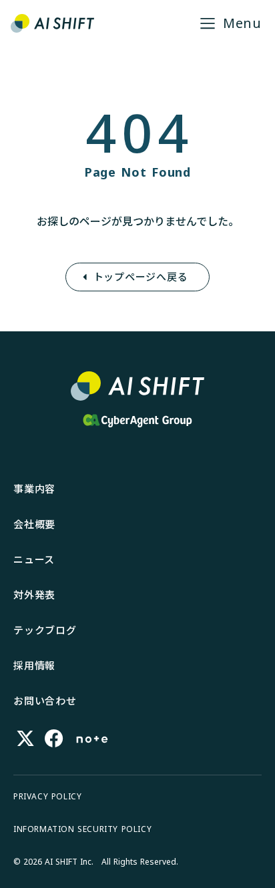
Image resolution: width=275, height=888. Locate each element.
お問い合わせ (45, 700)
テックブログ (45, 630)
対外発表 (34, 594)
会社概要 (34, 524)
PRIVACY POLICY (47, 796)
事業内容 (34, 488)
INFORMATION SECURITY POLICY (82, 829)
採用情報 (34, 665)
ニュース (34, 559)
